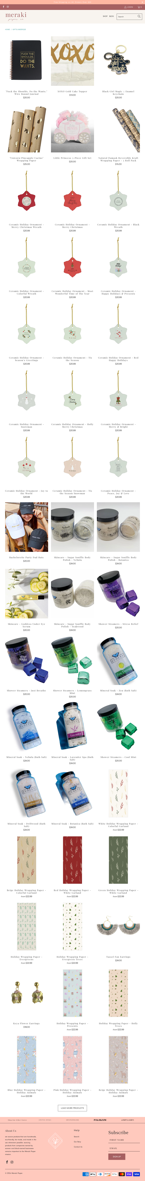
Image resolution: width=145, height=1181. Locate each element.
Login (130, 7)
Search (76, 1137)
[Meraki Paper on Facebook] (3, 7)
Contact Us (78, 1147)
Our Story (77, 1142)
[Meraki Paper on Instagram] (7, 7)
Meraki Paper (17, 1173)
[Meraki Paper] (16, 16)
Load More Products (72, 1108)
